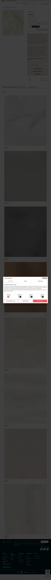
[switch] (19, 297)
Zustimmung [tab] (10, 281)
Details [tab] (25, 281)
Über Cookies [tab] (40, 281)
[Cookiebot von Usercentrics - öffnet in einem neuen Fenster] (42, 278)
